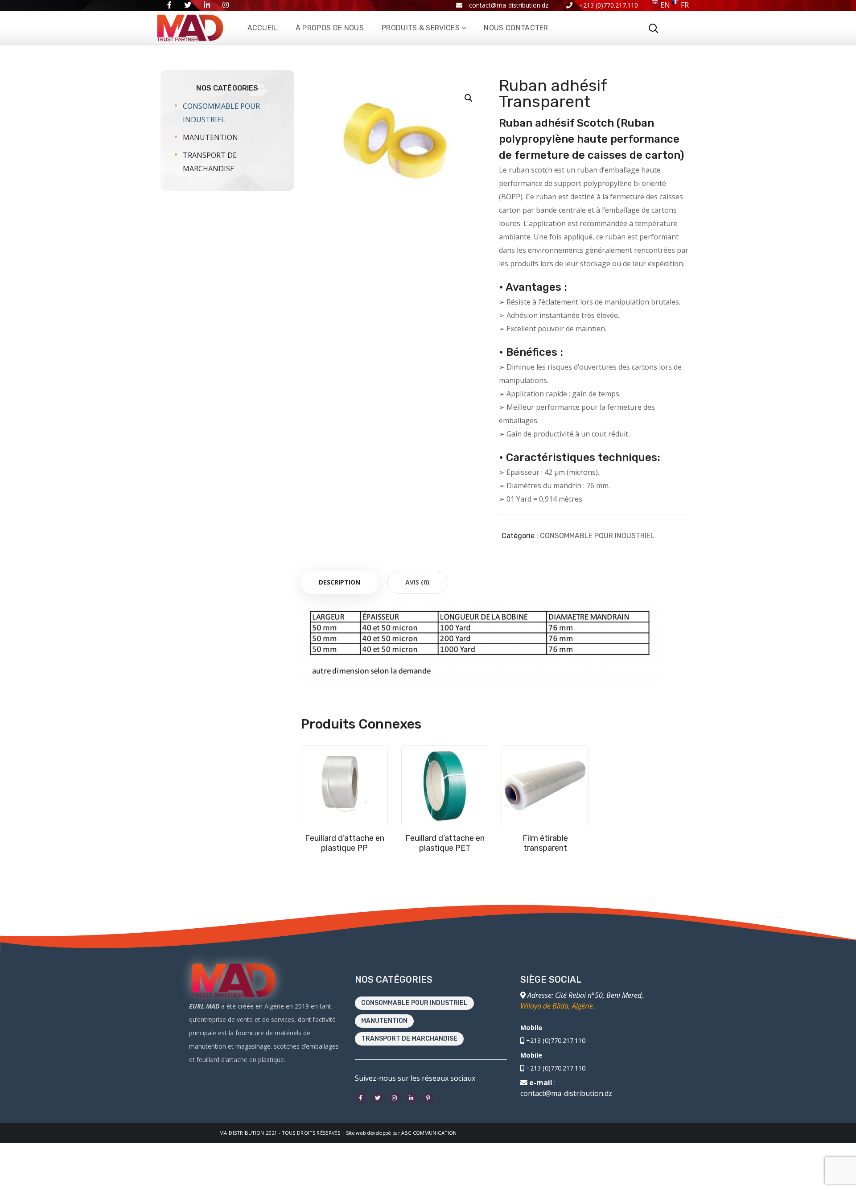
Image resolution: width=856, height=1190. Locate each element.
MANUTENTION (210, 137)
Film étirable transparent (545, 843)
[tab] (339, 582)
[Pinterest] (428, 1098)
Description (339, 582)
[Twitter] (377, 1098)
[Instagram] (394, 1098)
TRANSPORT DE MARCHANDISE (210, 161)
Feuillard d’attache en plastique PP (344, 843)
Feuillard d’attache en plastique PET (445, 843)
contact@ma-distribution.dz (566, 1093)
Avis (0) (417, 582)
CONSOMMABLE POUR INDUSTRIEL (597, 535)
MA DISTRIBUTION (241, 1132)
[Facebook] (360, 1098)
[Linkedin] (411, 1098)
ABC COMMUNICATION (429, 1132)
